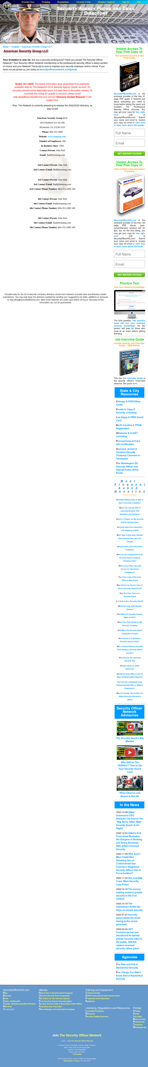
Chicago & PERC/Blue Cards (128, 403)
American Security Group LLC (37, 46)
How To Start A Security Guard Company (56, 993)
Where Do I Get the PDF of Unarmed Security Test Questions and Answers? (129, 511)
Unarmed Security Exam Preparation (54, 995)
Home (6, 46)
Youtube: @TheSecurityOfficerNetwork (19, 1003)
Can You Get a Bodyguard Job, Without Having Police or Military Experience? (129, 685)
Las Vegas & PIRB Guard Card (129, 418)
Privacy (76, 1061)
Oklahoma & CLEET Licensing (127, 434)
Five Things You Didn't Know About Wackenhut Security (129, 975)
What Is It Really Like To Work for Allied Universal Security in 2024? (129, 696)
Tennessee (138, 1024)
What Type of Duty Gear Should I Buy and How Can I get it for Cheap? (130, 538)
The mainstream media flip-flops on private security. (129, 907)
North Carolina (139, 1019)
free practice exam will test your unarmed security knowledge (129, 323)
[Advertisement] (100, 38)
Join (139, 2)
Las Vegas (137, 1016)
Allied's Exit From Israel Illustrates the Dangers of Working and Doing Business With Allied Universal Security (129, 841)
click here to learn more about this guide (129, 123)
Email (5, 998)
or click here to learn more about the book (129, 245)
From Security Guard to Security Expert (55, 1001)
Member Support (106, 2)
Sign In (125, 2)
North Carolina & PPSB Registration (128, 426)
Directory (7, 995)
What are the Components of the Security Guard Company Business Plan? (130, 557)
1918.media (77, 1054)
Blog (5, 993)
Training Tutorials (92, 993)
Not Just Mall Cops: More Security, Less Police (129, 881)
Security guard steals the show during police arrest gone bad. (128, 919)
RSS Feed (7, 1006)
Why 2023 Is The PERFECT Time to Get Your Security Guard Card (130, 767)
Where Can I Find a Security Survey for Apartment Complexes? (130, 569)
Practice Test (28, 2)
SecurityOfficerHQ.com (125, 93)
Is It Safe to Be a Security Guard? (129, 601)
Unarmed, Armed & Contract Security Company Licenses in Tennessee (128, 453)
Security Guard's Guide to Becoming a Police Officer (60, 1003)
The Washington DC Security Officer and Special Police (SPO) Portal (127, 468)
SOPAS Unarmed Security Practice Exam (102, 995)
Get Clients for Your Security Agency (54, 998)
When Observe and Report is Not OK (129, 794)
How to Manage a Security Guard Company (57, 1009)
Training (46, 2)
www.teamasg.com (57, 136)
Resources (90, 1013)
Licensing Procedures (94, 1011)
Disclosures (68, 1061)
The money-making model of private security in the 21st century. (129, 893)
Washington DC (140, 1027)
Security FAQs (83, 2)
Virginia (15, 46)
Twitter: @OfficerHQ (11, 1001)
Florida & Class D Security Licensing (126, 411)
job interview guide (133, 378)
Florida (136, 1013)
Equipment (90, 1001)
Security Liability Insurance (96, 1016)
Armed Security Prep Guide (50, 1006)
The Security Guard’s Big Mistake (130, 739)
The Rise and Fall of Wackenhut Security (127, 966)
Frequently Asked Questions (97, 998)
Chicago (136, 1011)
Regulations (63, 2)
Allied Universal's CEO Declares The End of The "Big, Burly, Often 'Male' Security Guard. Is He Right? (129, 820)
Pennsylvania (139, 1022)
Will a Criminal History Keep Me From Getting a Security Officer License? (130, 649)
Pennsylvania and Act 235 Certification (128, 442)
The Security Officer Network (80, 1035)
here (135, 383)
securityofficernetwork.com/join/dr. (58, 69)
